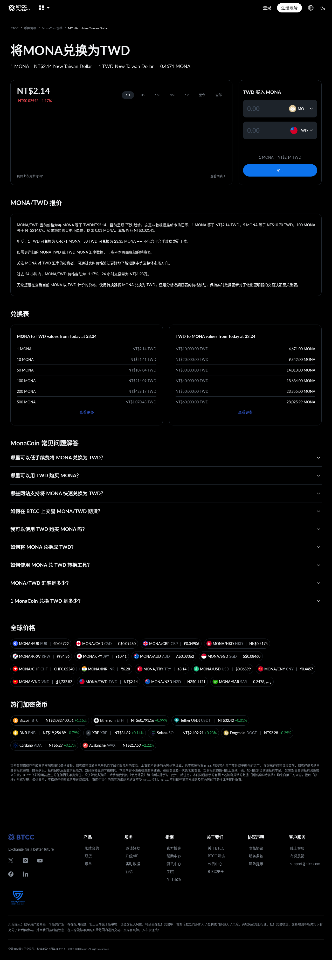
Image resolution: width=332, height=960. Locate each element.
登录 (267, 7)
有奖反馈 (297, 856)
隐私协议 (256, 848)
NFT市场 (174, 879)
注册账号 (289, 7)
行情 (129, 871)
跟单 (88, 863)
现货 (88, 856)
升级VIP (132, 856)
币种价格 (30, 28)
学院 (170, 871)
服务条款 (256, 856)
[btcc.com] (19, 8)
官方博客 (174, 848)
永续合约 (92, 848)
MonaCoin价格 (52, 28)
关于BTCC (216, 848)
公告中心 (215, 863)
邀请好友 (133, 848)
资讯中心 (174, 863)
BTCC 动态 (216, 856)
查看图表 (216, 176)
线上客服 (297, 848)
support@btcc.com (305, 863)
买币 (280, 170)
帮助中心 (174, 856)
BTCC (14, 28)
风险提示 (256, 863)
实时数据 (133, 863)
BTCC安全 (216, 871)
